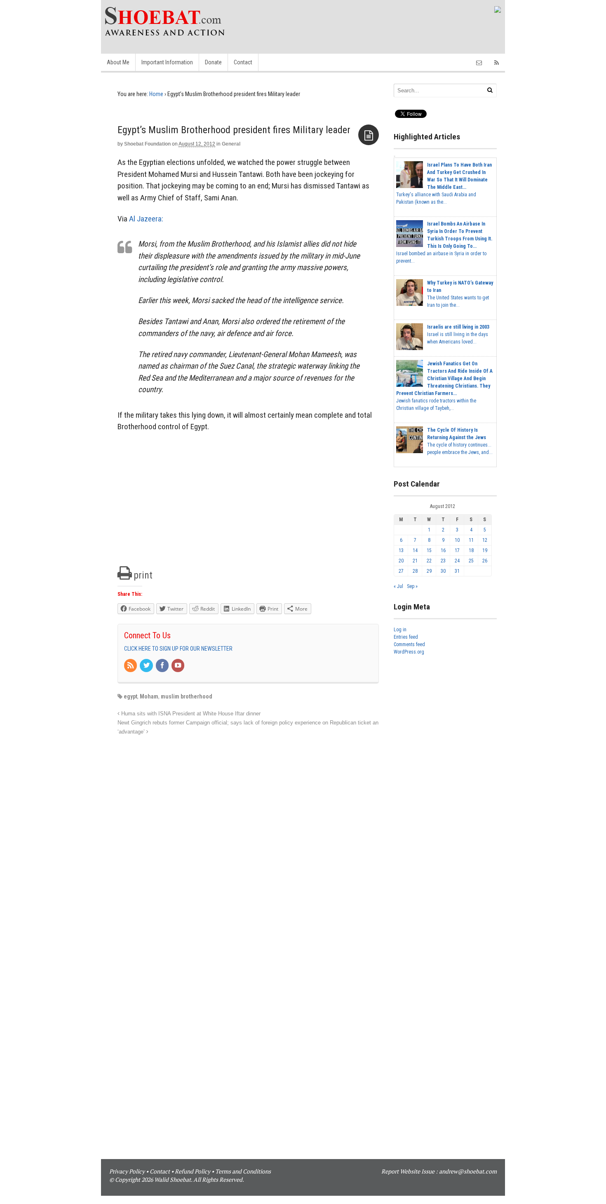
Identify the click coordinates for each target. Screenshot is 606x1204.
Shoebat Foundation (147, 144)
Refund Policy (192, 1171)
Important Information (167, 62)
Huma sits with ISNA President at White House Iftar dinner (190, 714)
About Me (118, 62)
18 (471, 550)
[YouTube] (178, 666)
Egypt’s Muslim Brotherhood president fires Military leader (233, 130)
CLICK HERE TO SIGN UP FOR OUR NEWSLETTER (178, 648)
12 (484, 540)
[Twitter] (147, 666)
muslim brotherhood (186, 696)
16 (443, 550)
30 (443, 571)
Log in (400, 630)
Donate (213, 62)
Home (156, 94)
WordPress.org (409, 652)
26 (484, 561)
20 (401, 561)
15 (429, 550)
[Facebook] (163, 666)
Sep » (412, 586)
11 (471, 540)
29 (429, 571)
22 (429, 561)
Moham (149, 696)
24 (457, 561)
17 (457, 550)
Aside (368, 135)
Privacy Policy (127, 1171)
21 (415, 561)
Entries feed (406, 637)
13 (401, 550)
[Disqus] (248, 840)
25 (471, 561)
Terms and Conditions (243, 1171)
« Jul (398, 586)
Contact (243, 62)
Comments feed (409, 644)
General (231, 144)
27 (401, 571)
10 (457, 540)
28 (415, 571)
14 (415, 550)
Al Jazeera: (146, 218)
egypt (130, 696)
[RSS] (131, 666)
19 (484, 550)
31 (457, 571)
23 (443, 561)
